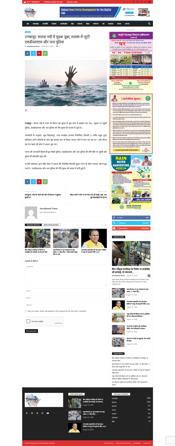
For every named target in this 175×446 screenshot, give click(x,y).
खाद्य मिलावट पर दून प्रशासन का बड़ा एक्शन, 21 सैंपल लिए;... (137, 290)
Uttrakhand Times (33, 46)
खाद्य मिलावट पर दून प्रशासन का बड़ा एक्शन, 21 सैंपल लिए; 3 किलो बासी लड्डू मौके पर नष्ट (65, 252)
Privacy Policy (108, 443)
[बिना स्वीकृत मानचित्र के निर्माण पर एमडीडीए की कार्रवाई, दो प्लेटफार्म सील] (37, 238)
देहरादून (114, 402)
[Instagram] (137, 2)
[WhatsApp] (145, 2)
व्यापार (119, 23)
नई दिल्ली (114, 418)
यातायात (110, 23)
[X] (141, 2)
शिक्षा (87, 23)
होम (28, 23)
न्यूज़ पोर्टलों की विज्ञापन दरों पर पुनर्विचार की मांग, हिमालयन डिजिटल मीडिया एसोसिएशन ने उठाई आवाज (129, 377)
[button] (149, 24)
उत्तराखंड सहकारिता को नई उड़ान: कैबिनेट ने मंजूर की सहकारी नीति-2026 (93, 251)
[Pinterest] (39, 53)
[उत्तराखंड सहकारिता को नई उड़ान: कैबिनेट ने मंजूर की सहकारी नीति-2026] (94, 238)
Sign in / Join (72, 2)
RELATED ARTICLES (33, 225)
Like (147, 218)
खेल (72, 23)
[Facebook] (133, 2)
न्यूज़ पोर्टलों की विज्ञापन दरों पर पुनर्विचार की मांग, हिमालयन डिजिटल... (138, 315)
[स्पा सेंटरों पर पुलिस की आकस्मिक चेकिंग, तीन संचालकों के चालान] (118, 330)
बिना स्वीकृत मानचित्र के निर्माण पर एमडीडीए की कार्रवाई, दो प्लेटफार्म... (131, 270)
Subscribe (145, 228)
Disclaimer (137, 443)
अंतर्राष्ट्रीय (63, 23)
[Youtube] (149, 2)
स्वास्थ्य (80, 23)
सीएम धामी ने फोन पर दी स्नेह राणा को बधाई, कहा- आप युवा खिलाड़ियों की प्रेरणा (88, 196)
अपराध (127, 23)
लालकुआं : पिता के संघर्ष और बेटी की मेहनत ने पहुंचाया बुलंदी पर (43, 196)
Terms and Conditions (123, 443)
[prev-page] (102, 225)
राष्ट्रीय (54, 23)
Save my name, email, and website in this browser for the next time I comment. (57, 311)
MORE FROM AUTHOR (51, 225)
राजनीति (45, 23)
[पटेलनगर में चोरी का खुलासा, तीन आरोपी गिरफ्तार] (118, 342)
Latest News (118, 354)
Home (26, 29)
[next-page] (105, 225)
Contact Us (147, 443)
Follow (146, 223)
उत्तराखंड (36, 23)
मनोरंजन (96, 23)
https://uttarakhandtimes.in (48, 212)
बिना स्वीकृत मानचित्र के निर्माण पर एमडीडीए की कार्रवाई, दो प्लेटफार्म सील (36, 251)
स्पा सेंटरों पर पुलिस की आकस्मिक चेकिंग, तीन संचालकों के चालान (137, 327)
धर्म (103, 23)
